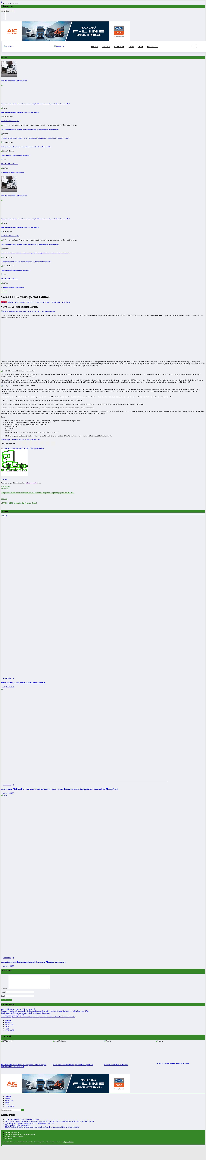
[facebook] (18, 443)
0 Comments (66, 302)
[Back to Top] (1, 1145)
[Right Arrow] (5, 292)
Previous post (5, 488)
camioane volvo (13, 302)
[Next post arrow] (1, 507)
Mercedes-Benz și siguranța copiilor (10, 121)
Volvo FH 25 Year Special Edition (37, 302)
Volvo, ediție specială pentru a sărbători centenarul (14, 80)
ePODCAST (152, 46)
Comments (5, 988)
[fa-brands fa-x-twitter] (5, 15)
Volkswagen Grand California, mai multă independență (15, 155)
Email (3, 996)
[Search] (194, 46)
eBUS (140, 46)
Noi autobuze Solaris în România (9, 163)
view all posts (5, 486)
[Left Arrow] (2, 292)
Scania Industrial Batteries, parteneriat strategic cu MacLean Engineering (20, 112)
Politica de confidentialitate (14, 1136)
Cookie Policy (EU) (12, 1132)
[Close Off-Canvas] (53, 46)
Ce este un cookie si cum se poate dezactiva (20, 1134)
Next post (4, 499)
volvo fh (23, 302)
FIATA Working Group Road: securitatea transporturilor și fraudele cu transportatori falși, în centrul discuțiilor (30, 129)
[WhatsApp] (47, 443)
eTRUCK (106, 46)
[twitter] (24, 443)
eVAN (131, 46)
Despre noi (9, 1138)
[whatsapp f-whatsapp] (5, 17)
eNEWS (94, 46)
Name (3, 992)
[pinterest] (42, 443)
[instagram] (5, 11)
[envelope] (36, 443)
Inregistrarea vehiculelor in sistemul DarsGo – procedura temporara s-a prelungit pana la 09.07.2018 (37, 493)
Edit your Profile (31, 483)
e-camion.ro (56, 302)
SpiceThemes (68, 1142)
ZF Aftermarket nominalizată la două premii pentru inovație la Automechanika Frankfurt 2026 (25, 146)
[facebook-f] (5, 9)
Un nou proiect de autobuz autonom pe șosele (12, 172)
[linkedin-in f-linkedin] (5, 19)
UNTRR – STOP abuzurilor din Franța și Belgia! (19, 503)
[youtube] (5, 13)
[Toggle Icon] (201, 46)
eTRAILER (119, 46)
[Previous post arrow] (1, 497)
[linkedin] (30, 443)
